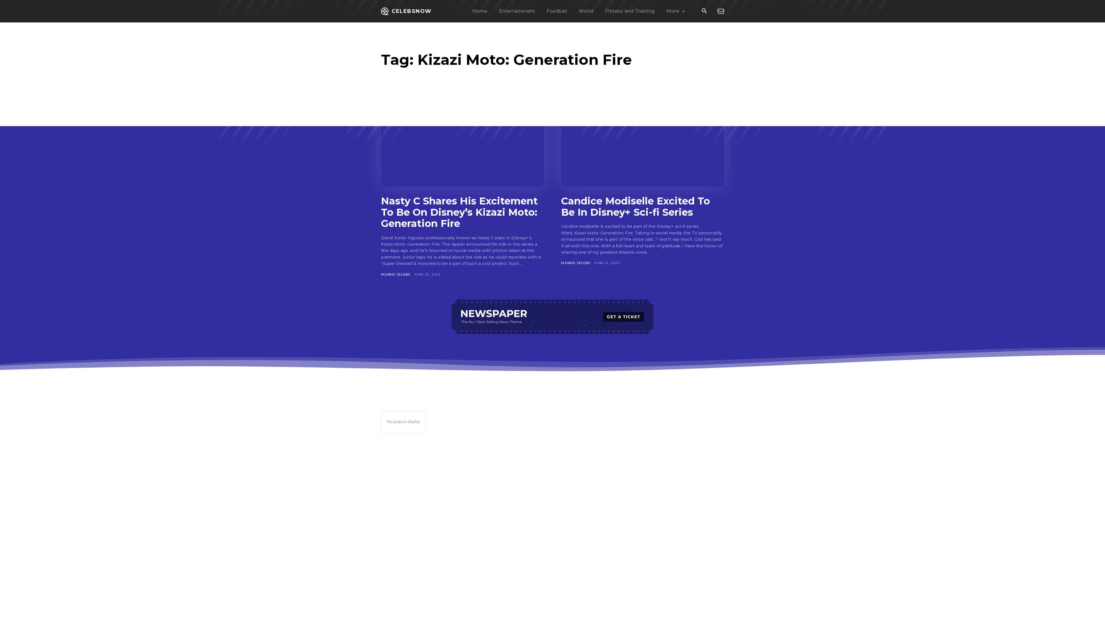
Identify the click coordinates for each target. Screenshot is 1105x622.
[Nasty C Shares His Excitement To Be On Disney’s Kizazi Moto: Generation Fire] (462, 142)
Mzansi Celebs (395, 274)
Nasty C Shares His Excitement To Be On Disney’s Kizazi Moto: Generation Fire (459, 212)
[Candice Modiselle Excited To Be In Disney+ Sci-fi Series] (642, 142)
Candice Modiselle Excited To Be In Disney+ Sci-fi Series (635, 206)
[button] (704, 11)
